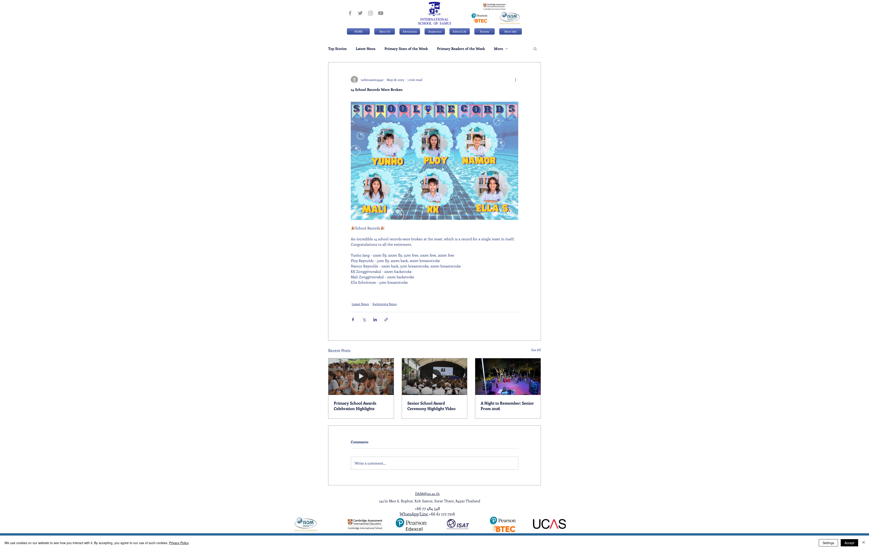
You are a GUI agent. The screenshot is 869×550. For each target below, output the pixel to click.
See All (536, 350)
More (498, 48)
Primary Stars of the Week (406, 48)
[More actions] (515, 79)
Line (424, 514)
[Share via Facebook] (353, 319)
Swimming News (384, 304)
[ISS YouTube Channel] (380, 13)
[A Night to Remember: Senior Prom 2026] (508, 376)
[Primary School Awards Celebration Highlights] (361, 376)
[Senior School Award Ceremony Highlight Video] (434, 376)
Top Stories (337, 48)
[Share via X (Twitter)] (364, 319)
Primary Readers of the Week (461, 48)
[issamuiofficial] (350, 13)
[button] (409, 31)
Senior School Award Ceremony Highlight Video (431, 405)
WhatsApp (409, 514)
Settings (828, 543)
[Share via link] (386, 319)
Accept (849, 543)
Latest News (365, 48)
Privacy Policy (179, 543)
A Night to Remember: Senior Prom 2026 (507, 405)
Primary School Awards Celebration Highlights (355, 405)
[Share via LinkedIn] (375, 319)
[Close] (863, 542)
